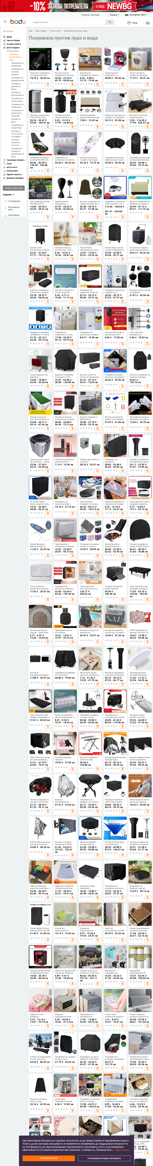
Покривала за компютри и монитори (17, 113)
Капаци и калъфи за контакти (15, 142)
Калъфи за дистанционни (17, 93)
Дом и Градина (41, 31)
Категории (8, 31)
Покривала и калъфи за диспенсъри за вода (17, 152)
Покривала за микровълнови (17, 79)
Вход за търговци (90, 15)
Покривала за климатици (17, 64)
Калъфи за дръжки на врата (15, 86)
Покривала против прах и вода (15, 57)
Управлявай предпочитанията (104, 1158)
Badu (30, 31)
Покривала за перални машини (17, 72)
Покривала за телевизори (17, 105)
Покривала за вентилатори (17, 99)
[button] (5, 21)
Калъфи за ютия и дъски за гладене (17, 134)
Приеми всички (48, 1158)
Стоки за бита (13, 51)
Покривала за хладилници (17, 126)
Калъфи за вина (15, 120)
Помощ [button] (113, 15)
